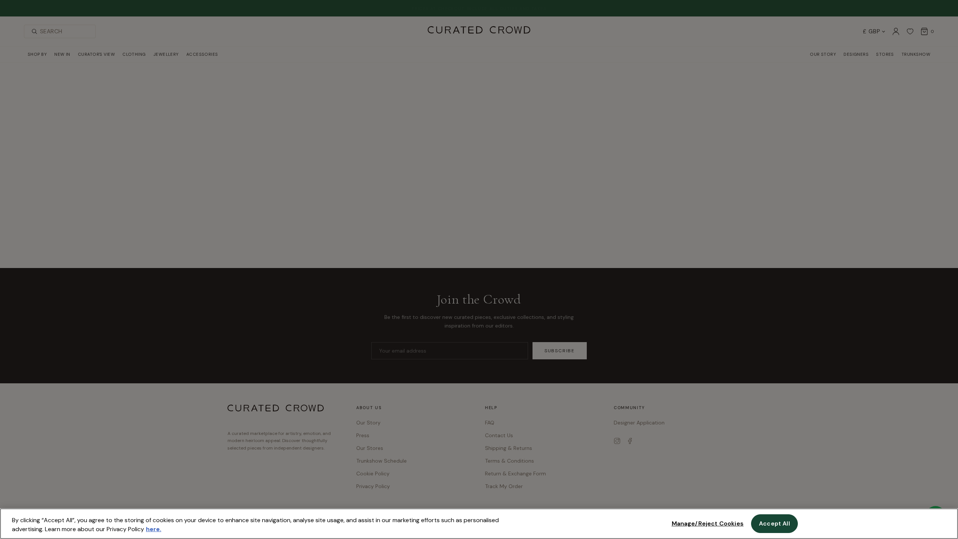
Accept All (774, 523)
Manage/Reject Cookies (708, 523)
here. (153, 529)
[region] (479, 523)
